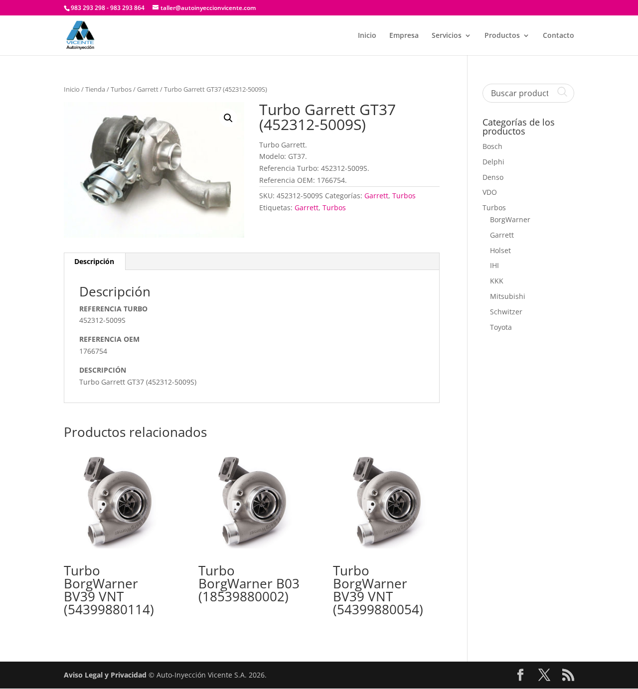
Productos (502, 36)
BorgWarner (510, 219)
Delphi (493, 161)
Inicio (367, 36)
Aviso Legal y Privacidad (105, 675)
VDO (489, 192)
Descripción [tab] (94, 261)
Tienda (95, 89)
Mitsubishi (507, 296)
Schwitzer (506, 311)
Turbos (121, 89)
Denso (492, 177)
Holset (500, 250)
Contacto (558, 36)
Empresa (404, 36)
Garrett (148, 89)
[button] (228, 118)
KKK (496, 280)
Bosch (492, 146)
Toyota (501, 327)
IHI (494, 265)
